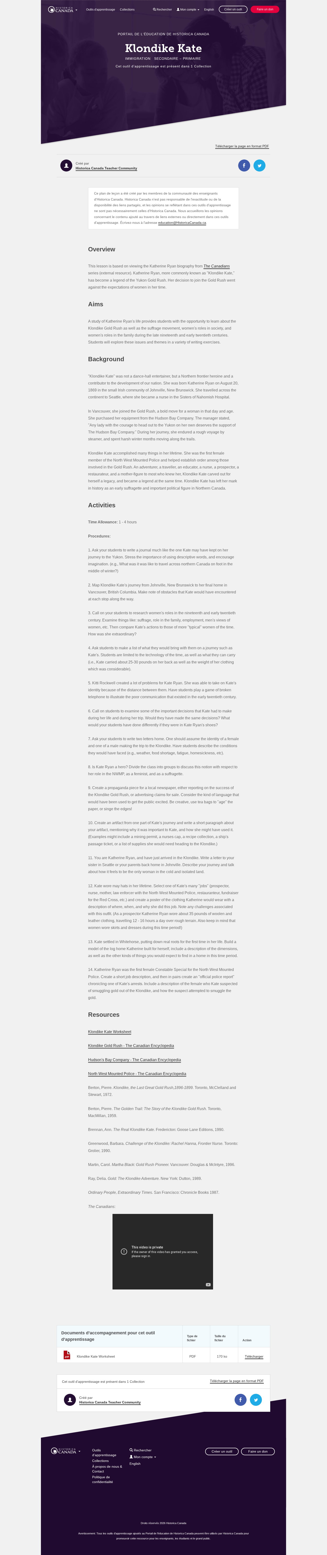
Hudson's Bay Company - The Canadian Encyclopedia (134, 1060)
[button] (63, 9)
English (209, 9)
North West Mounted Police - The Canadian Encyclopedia (137, 1073)
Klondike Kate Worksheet (109, 1031)
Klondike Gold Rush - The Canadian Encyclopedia (131, 1045)
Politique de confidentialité (102, 1479)
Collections (127, 9)
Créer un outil (233, 9)
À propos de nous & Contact (107, 1469)
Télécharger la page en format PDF (242, 146)
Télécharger (254, 1356)
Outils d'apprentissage (100, 9)
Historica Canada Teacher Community (106, 168)
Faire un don (265, 9)
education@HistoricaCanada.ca (182, 223)
